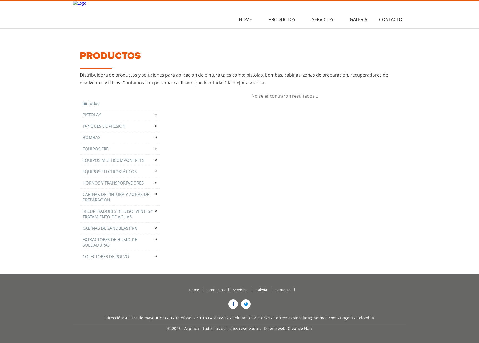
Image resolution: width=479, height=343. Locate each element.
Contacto (390, 19)
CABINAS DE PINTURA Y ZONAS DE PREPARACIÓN (116, 197)
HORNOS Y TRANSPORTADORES (113, 183)
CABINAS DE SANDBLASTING (110, 228)
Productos (282, 19)
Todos (93, 103)
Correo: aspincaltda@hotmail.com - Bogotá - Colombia (324, 318)
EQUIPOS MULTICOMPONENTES (113, 160)
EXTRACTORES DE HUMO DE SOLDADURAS (110, 242)
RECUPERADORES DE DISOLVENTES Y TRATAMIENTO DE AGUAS (118, 214)
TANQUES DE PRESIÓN (104, 126)
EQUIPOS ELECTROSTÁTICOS (110, 171)
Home (245, 19)
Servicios (322, 19)
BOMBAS (91, 137)
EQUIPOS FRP (96, 149)
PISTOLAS (92, 114)
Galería (358, 19)
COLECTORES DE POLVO (106, 256)
